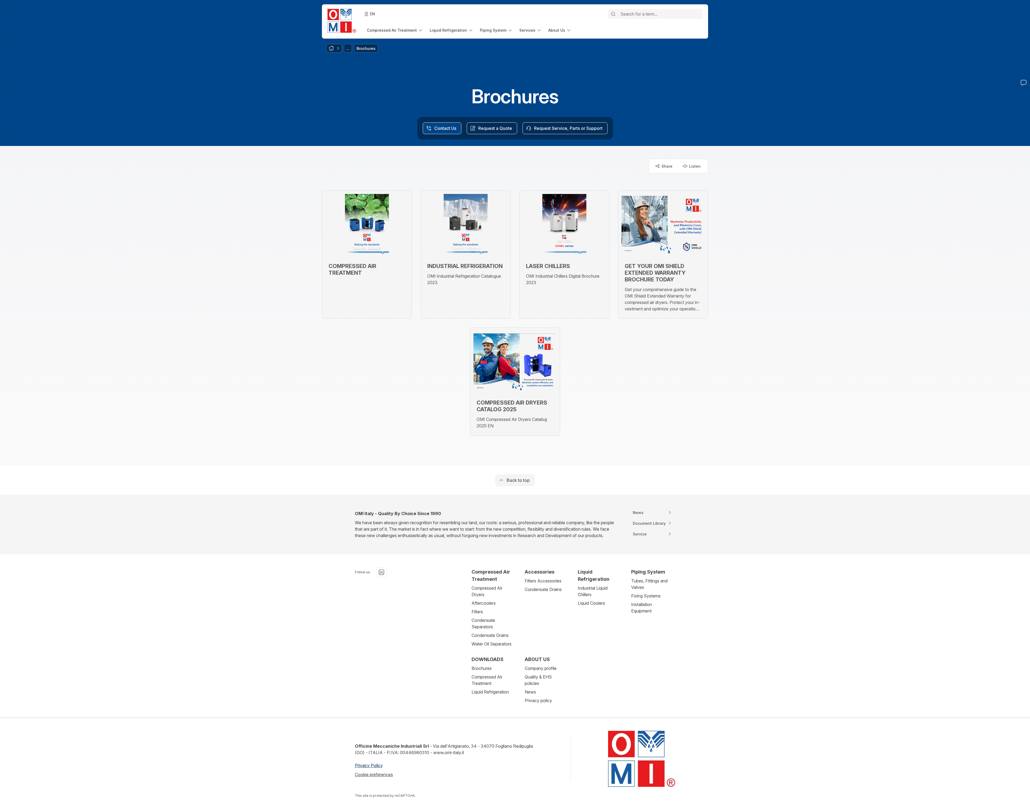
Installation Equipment (641, 608)
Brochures (482, 668)
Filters (477, 611)
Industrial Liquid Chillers (593, 591)
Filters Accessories (543, 581)
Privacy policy (538, 700)
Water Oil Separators (492, 644)
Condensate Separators (483, 623)
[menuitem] (395, 30)
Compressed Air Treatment (487, 680)
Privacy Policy (369, 765)
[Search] (613, 14)
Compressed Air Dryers (487, 591)
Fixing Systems (646, 596)
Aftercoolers (484, 603)
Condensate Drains (490, 635)
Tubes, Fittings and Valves (649, 584)
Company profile (541, 668)
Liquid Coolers (591, 603)
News (530, 692)
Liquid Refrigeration (490, 692)
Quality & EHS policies (538, 680)
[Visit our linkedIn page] (381, 572)
